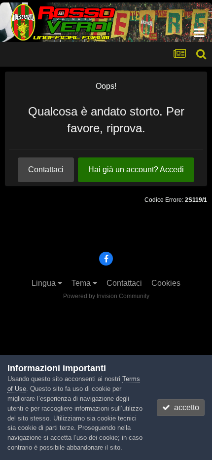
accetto (184, 407)
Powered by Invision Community (106, 296)
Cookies (165, 283)
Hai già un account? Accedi (136, 169)
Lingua (45, 283)
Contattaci (46, 169)
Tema (82, 283)
